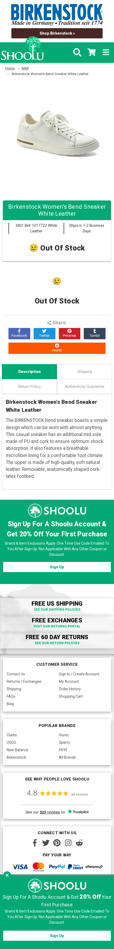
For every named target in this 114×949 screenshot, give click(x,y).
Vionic (64, 735)
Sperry (64, 742)
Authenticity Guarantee (84, 386)
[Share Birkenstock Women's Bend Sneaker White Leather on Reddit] (57, 348)
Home (10, 68)
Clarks (12, 735)
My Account (69, 681)
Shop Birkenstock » (57, 33)
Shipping (84, 371)
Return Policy (29, 386)
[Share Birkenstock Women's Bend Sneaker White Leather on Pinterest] (70, 333)
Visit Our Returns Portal (57, 626)
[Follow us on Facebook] (34, 843)
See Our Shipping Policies (57, 609)
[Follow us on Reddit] (79, 843)
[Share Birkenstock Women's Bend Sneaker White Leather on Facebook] (19, 333)
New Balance (17, 750)
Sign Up (57, 567)
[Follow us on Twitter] (46, 843)
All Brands (67, 757)
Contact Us (16, 674)
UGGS (11, 742)
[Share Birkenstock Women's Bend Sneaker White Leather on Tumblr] (95, 333)
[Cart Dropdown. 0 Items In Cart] (91, 52)
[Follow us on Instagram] (68, 843)
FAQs (11, 696)
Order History (70, 689)
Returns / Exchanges (24, 681)
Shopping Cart (71, 696)
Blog (10, 704)
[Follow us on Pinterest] (57, 843)
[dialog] (57, 912)
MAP (25, 68)
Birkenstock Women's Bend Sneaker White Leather (50, 74)
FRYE (63, 750)
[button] (7, 875)
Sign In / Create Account (79, 674)
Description (29, 371)
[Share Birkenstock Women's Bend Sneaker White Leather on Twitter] (44, 333)
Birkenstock (16, 757)
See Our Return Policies (57, 643)
